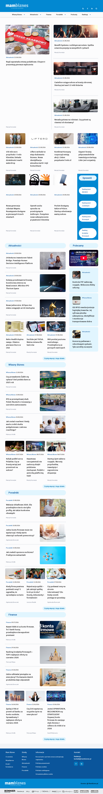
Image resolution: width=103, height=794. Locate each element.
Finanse (48, 15)
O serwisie (9, 757)
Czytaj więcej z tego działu (54, 358)
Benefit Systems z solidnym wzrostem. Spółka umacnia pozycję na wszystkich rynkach (74, 46)
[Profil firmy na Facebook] (87, 8)
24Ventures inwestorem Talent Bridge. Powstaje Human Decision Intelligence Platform (19, 260)
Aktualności (34, 15)
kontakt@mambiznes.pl (82, 759)
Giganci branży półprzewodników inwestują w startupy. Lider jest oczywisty (87, 156)
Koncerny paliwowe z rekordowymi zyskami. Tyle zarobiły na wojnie (82, 344)
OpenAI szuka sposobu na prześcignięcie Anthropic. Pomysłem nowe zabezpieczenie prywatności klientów (39, 212)
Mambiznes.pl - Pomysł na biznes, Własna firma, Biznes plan (56, 791)
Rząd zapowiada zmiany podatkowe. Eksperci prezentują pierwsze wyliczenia (25, 63)
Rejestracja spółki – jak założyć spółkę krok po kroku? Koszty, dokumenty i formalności (35, 592)
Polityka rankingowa (42, 770)
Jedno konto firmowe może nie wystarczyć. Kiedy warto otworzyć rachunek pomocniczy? (20, 533)
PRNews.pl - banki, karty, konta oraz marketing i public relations (45, 791)
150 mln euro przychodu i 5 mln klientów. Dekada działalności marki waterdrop (14, 157)
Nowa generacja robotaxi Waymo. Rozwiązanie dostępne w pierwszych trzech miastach (15, 211)
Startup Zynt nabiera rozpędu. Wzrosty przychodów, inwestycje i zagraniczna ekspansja (56, 466)
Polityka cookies (41, 767)
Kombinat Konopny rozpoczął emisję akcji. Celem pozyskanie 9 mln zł (62, 156)
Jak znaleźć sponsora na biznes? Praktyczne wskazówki (20, 553)
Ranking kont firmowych (86, 218)
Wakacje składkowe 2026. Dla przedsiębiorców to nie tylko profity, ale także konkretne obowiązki (19, 508)
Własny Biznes (17, 15)
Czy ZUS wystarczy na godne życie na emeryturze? (35, 712)
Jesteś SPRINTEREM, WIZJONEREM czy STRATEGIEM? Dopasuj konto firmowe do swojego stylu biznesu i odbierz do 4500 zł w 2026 (56, 719)
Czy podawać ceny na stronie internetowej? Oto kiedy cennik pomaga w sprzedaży (56, 592)
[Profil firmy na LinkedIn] (92, 8)
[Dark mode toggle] (83, 8)
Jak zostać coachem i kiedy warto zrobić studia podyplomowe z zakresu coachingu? (17, 425)
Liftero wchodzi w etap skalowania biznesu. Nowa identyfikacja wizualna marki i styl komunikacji (39, 159)
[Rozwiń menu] (24, 14)
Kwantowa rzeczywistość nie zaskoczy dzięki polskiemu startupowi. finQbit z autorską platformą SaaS (35, 467)
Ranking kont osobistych (86, 204)
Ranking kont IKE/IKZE (86, 190)
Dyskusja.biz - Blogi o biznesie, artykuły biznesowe (67, 791)
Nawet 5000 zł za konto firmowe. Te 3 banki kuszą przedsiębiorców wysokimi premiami (20, 630)
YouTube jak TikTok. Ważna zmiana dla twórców (35, 342)
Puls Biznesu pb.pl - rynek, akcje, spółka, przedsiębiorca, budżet (76, 791)
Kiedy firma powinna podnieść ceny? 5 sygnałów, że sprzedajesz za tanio (15, 590)
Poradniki (59, 15)
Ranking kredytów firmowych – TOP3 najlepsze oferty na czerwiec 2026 (19, 655)
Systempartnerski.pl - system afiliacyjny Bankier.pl (35, 791)
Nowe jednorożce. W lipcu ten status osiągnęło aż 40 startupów (20, 306)
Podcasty (74, 15)
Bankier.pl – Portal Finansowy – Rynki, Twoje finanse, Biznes (20, 791)
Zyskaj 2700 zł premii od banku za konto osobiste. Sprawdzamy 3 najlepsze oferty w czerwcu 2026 (14, 716)
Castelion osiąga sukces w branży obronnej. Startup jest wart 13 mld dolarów (73, 83)
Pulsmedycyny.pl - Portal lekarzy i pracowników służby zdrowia (84, 791)
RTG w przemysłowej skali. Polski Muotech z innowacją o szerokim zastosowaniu (19, 402)
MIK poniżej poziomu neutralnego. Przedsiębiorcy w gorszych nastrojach (56, 343)
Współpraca (10, 760)
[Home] (17, 6)
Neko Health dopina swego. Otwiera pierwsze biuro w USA (14, 343)
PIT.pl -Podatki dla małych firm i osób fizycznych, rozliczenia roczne (28, 791)
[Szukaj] (96, 8)
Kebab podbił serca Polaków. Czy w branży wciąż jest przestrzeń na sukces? (14, 464)
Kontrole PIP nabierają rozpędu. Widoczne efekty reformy (83, 285)
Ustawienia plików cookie (44, 774)
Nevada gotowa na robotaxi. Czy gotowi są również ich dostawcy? (72, 121)
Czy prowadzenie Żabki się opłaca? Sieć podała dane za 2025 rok (18, 380)
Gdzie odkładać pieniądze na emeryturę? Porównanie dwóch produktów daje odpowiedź (19, 677)
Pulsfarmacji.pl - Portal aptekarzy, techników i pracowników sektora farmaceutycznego (94, 791)
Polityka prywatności (43, 763)
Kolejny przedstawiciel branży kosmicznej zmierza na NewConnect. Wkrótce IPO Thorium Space (19, 284)
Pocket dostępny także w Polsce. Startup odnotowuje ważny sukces (63, 209)
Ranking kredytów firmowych (85, 233)
